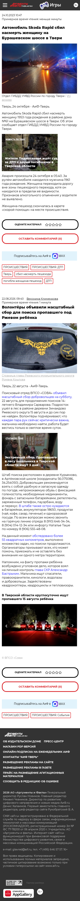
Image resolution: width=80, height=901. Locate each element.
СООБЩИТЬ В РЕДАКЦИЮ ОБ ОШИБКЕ (31, 781)
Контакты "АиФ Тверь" (20, 757)
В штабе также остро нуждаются (44, 506)
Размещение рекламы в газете (27, 767)
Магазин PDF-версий (19, 746)
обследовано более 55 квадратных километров (32, 538)
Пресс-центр (54, 741)
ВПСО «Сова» (14, 658)
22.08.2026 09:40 (13, 298)
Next (72, 626)
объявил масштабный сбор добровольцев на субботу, (37, 395)
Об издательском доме (22, 741)
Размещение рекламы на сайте (28, 762)
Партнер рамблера (35, 883)
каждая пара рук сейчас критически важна (35, 420)
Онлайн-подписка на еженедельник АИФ (36, 751)
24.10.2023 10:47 (12, 15)
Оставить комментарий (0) (40, 238)
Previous (6, 626)
